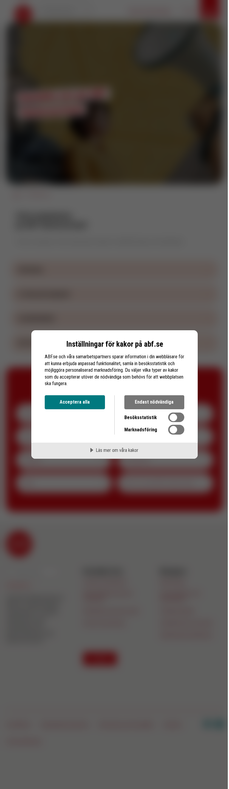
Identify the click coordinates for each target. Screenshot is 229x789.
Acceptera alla (75, 402)
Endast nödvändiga (154, 402)
